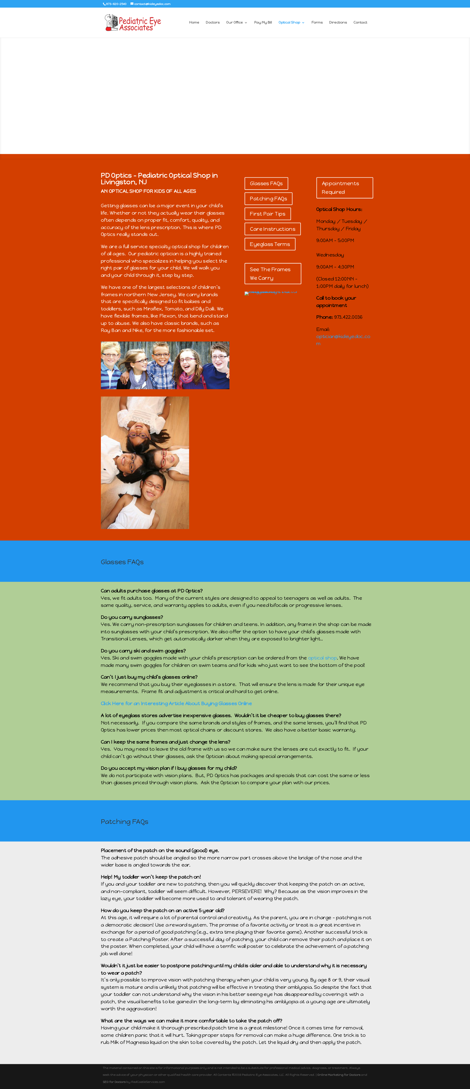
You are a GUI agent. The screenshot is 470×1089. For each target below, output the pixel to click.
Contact (360, 22)
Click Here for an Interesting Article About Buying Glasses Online (176, 703)
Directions (338, 22)
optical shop (322, 658)
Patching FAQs (268, 199)
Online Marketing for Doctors (338, 1075)
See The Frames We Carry (270, 273)
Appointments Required (340, 187)
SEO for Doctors (114, 1082)
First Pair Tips (267, 214)
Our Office (234, 22)
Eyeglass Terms (270, 244)
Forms (317, 22)
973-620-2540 (116, 4)
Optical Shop (289, 22)
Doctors (213, 22)
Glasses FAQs (266, 183)
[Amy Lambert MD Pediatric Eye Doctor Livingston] (273, 291)
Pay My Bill (263, 22)
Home (194, 22)
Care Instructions (272, 229)
